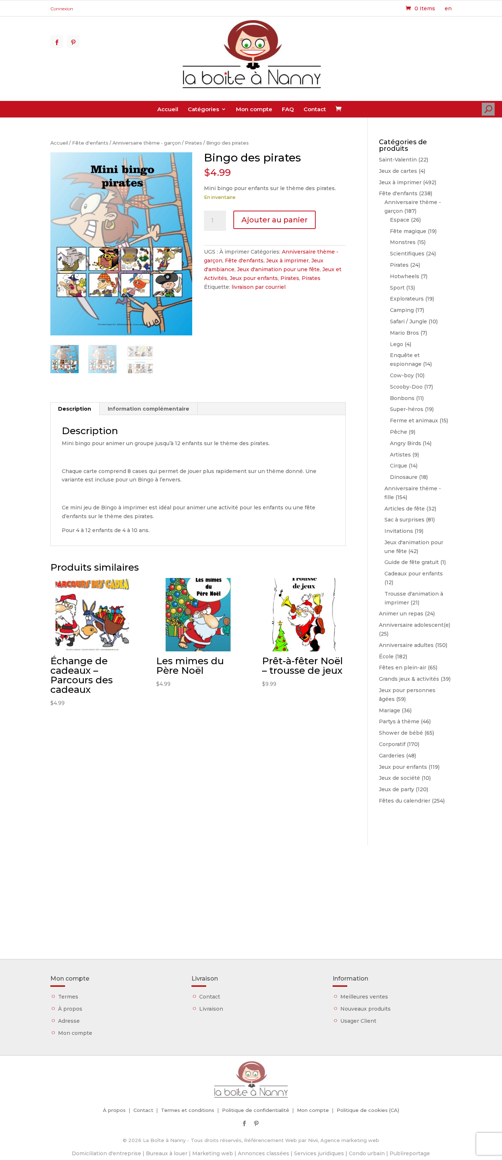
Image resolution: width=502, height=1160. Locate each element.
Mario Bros (404, 333)
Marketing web (212, 1153)
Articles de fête (404, 508)
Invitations (398, 531)
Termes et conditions (187, 1110)
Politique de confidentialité (255, 1110)
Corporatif (392, 744)
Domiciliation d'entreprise (106, 1153)
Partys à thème (399, 721)
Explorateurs (407, 298)
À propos (70, 1009)
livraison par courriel (259, 287)
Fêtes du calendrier (404, 800)
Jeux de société (399, 778)
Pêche (398, 432)
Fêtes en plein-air (402, 667)
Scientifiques (407, 253)
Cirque (398, 465)
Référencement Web (270, 1140)
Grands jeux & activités (409, 679)
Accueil (167, 109)
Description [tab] (74, 409)
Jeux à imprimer (287, 260)
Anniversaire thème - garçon (146, 143)
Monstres (403, 242)
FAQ (288, 109)
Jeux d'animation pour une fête (278, 269)
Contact (315, 109)
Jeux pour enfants (254, 278)
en (448, 8)
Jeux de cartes (398, 171)
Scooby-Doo (406, 386)
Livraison (211, 1009)
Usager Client (358, 1021)
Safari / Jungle (408, 321)
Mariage (389, 710)
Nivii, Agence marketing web (343, 1140)
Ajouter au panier (274, 219)
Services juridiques (319, 1153)
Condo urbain (367, 1153)
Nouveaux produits (365, 1009)
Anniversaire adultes (406, 645)
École (386, 656)
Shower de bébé (401, 733)
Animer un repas (401, 613)
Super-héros (406, 409)
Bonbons (402, 398)
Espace (399, 220)
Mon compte (254, 109)
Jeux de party (396, 789)
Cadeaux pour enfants (413, 573)
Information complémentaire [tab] (148, 409)
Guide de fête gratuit (411, 562)
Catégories (203, 109)
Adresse (69, 1021)
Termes (68, 996)
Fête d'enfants (90, 143)
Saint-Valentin (398, 159)
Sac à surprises (404, 519)
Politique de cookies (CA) (368, 1110)
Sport (397, 287)
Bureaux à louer (166, 1153)
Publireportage (410, 1153)
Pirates (193, 143)
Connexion (61, 8)
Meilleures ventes (364, 996)
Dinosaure (403, 477)
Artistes (400, 454)
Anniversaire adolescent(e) (414, 625)
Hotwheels (404, 276)
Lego (396, 344)
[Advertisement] (251, 896)
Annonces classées (263, 1153)
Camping (402, 310)
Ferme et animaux (414, 420)
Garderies (392, 755)
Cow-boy (402, 375)
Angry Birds (405, 443)
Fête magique (408, 231)
